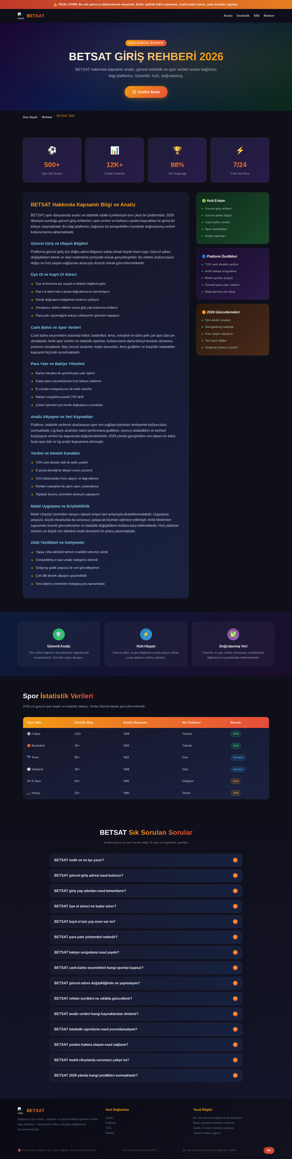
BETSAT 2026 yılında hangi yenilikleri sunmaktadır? (145, 1075)
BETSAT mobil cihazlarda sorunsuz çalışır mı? (145, 1060)
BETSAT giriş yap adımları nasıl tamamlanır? (145, 891)
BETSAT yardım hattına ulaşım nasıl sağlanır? (145, 1044)
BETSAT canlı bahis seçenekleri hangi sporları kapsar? (145, 968)
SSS (257, 15)
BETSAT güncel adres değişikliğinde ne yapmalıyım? (145, 983)
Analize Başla (149, 92)
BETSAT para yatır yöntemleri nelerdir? (145, 937)
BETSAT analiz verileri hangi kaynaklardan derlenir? (145, 1014)
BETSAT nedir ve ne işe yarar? (145, 860)
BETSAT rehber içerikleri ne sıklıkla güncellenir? (145, 998)
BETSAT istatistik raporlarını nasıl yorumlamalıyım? (145, 1029)
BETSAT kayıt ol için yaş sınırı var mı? (145, 921)
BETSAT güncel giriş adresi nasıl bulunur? (145, 875)
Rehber (269, 15)
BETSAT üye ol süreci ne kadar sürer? (145, 906)
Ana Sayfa (30, 117)
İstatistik (243, 15)
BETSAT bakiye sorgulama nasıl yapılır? (145, 952)
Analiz (228, 15)
